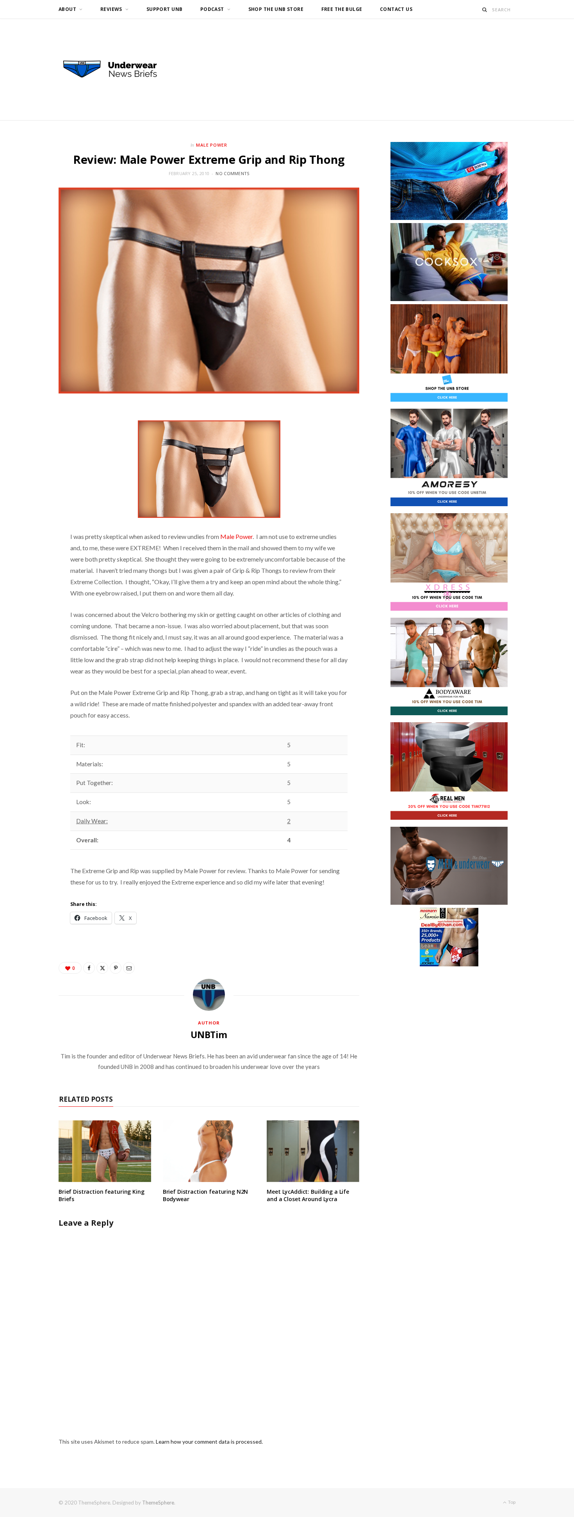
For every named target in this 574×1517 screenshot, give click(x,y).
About (67, 9)
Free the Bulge (341, 9)
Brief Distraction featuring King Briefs (101, 1195)
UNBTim (209, 1034)
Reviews (111, 9)
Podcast (212, 9)
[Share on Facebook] (89, 968)
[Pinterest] (115, 968)
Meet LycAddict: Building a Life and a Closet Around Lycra (308, 1195)
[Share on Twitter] (102, 968)
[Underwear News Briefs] (117, 69)
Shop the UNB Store (276, 9)
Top (511, 1502)
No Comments (232, 173)
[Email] (129, 968)
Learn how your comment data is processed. (209, 1441)
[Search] (484, 9)
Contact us (396, 9)
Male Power (212, 145)
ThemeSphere (158, 1502)
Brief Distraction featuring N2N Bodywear (205, 1195)
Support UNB (164, 9)
